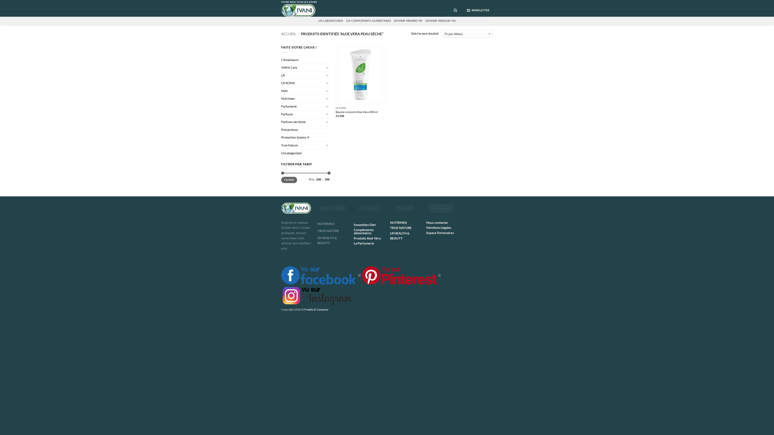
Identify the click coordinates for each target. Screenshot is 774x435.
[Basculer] (327, 67)
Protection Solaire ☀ (295, 137)
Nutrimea (287, 98)
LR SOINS (288, 83)
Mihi (284, 91)
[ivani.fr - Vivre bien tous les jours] (306, 10)
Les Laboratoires (330, 20)
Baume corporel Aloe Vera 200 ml (357, 112)
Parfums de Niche (293, 122)
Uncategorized (291, 153)
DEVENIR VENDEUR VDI (440, 20)
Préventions (289, 130)
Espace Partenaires (440, 233)
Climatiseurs (290, 60)
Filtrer (289, 179)
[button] (455, 10)
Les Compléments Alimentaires (368, 20)
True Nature (289, 145)
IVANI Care (289, 67)
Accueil (288, 34)
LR (283, 75)
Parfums (287, 114)
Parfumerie (289, 106)
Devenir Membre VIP (408, 20)
